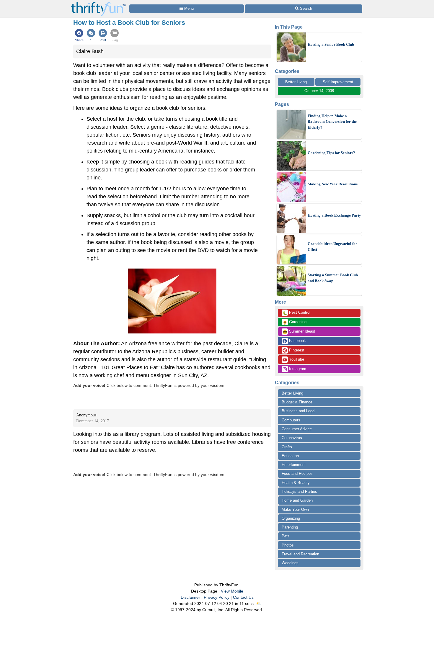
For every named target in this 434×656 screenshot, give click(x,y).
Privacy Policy (216, 597)
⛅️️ (258, 603)
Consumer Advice (297, 429)
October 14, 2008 (319, 91)
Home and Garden (297, 500)
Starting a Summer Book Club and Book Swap (333, 278)
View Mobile (232, 591)
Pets (286, 536)
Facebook (297, 340)
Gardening (294, 322)
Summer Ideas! (299, 331)
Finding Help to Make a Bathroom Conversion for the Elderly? (332, 122)
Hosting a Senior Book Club (331, 44)
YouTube (296, 359)
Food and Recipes (297, 473)
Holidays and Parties (299, 491)
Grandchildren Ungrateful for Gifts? (332, 246)
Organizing (291, 518)
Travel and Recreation (300, 554)
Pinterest (296, 350)
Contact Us (243, 597)
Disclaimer (190, 597)
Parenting (290, 527)
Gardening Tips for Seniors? (331, 152)
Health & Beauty (296, 482)
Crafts (287, 447)
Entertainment (294, 464)
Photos (288, 545)
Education (290, 456)
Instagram (297, 369)
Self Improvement (338, 82)
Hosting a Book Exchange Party (334, 215)
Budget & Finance (297, 402)
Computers (291, 420)
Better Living (296, 82)
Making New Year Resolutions (333, 184)
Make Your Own (295, 509)
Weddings (290, 563)
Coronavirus (292, 438)
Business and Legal (298, 411)
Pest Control (296, 312)
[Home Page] (98, 3)
